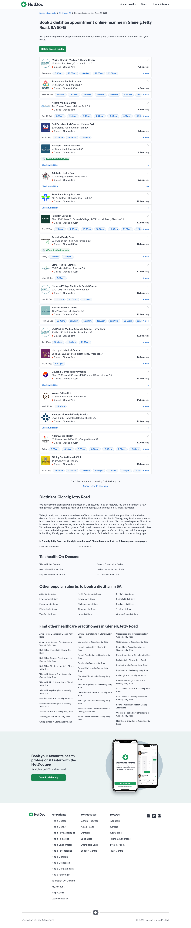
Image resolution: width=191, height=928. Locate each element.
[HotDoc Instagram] (159, 816)
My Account (58, 887)
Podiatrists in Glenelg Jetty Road (131, 660)
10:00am (114, 95)
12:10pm (128, 321)
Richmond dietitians (87, 609)
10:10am (128, 95)
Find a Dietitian (60, 857)
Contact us (116, 833)
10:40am (58, 342)
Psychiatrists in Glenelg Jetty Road (132, 665)
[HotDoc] (31, 4)
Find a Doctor (59, 821)
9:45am (58, 73)
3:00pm (86, 116)
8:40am (108, 449)
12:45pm (112, 471)
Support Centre (89, 851)
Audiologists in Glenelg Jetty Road (54, 717)
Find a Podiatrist (60, 839)
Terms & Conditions (120, 839)
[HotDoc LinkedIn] (154, 816)
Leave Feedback (60, 898)
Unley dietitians (85, 614)
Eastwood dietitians (48, 604)
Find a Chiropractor (62, 845)
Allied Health (87, 827)
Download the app (48, 777)
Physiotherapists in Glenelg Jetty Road (133, 655)
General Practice (89, 821)
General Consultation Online (110, 564)
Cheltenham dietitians (88, 604)
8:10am (67, 449)
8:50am (121, 449)
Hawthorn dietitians (48, 599)
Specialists (86, 839)
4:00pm (126, 116)
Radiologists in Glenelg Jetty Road (131, 676)
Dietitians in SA (65, 13)
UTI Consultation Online (108, 575)
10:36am (72, 138)
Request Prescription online (52, 575)
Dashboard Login (89, 845)
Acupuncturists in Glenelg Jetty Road (56, 712)
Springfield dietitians (125, 599)
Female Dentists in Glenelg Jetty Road (56, 699)
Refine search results (52, 49)
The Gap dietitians (47, 614)
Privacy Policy (117, 845)
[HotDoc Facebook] (148, 816)
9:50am (100, 95)
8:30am (94, 449)
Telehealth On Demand (49, 564)
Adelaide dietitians (47, 594)
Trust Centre (116, 851)
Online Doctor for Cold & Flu (110, 569)
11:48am (85, 138)
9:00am (59, 229)
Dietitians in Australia (47, 13)
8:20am (81, 449)
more (146, 73)
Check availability (50, 165)
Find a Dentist (59, 827)
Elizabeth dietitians (48, 609)
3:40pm (113, 116)
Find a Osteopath (61, 863)
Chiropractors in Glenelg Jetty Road (55, 722)
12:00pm (114, 321)
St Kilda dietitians (124, 609)
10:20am (60, 300)
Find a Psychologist (62, 851)
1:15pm (125, 471)
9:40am (74, 95)
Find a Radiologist (61, 875)
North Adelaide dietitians (89, 594)
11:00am (99, 73)
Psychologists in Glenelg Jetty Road (132, 670)
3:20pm (99, 116)
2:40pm (73, 116)
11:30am (127, 229)
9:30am (60, 95)
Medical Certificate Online (51, 569)
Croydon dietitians (86, 599)
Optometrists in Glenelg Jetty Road (132, 642)
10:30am (72, 73)
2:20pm (59, 116)
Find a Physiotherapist (63, 833)
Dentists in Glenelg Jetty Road (91, 663)
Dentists (85, 833)
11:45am (72, 471)
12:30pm (112, 73)
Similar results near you (95, 486)
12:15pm (99, 471)
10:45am (85, 73)
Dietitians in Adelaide (49, 547)
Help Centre (58, 893)
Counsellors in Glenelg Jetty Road (93, 642)
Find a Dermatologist (63, 869)
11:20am (86, 300)
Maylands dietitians (125, 604)
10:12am (59, 138)
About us (115, 821)
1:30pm (139, 471)
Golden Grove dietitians (127, 614)
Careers (114, 827)
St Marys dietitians (125, 594)
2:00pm (67, 257)
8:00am (54, 449)
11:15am (59, 471)
